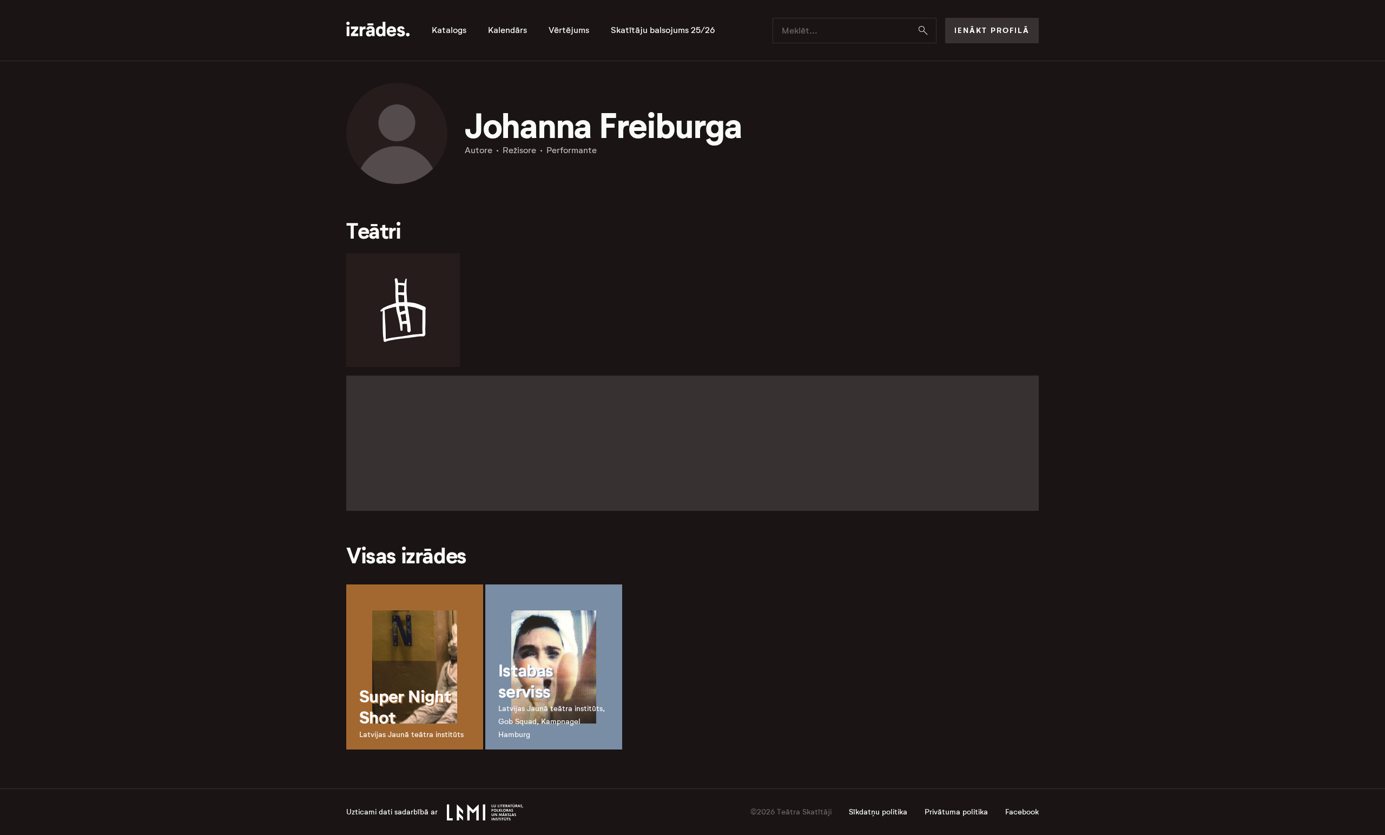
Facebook (1022, 812)
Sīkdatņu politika (878, 812)
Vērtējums (569, 30)
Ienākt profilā (992, 30)
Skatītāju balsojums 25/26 (663, 30)
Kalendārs (507, 30)
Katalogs (449, 30)
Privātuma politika (956, 812)
